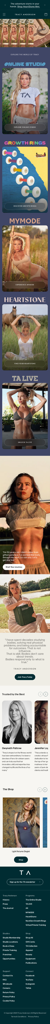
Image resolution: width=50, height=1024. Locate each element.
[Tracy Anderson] (25, 15)
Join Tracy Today (25, 677)
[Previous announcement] (5, 5)
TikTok (28, 988)
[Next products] (45, 789)
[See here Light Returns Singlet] (21, 830)
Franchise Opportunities (9, 956)
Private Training (10, 950)
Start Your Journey (14, 567)
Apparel (29, 950)
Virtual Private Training (36, 925)
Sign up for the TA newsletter (22, 882)
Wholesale (7, 983)
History (6, 899)
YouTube (29, 979)
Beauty (29, 954)
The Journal (8, 908)
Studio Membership (11, 937)
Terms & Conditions (18, 1016)
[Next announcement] (45, 5)
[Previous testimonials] (40, 694)
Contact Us (8, 975)
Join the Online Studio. (28, 5)
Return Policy (9, 992)
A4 (27, 908)
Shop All (29, 937)
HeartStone (31, 916)
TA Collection (32, 946)
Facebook (30, 975)
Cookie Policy (9, 1000)
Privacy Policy (9, 996)
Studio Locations (10, 941)
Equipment (31, 958)
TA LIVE (29, 904)
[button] (4, 14)
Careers (6, 988)
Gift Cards (30, 941)
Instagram (30, 983)
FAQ (4, 979)
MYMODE (30, 912)
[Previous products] (40, 789)
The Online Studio (34, 899)
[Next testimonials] (45, 694)
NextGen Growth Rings (36, 920)
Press (5, 904)
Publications (31, 962)
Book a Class (8, 946)
